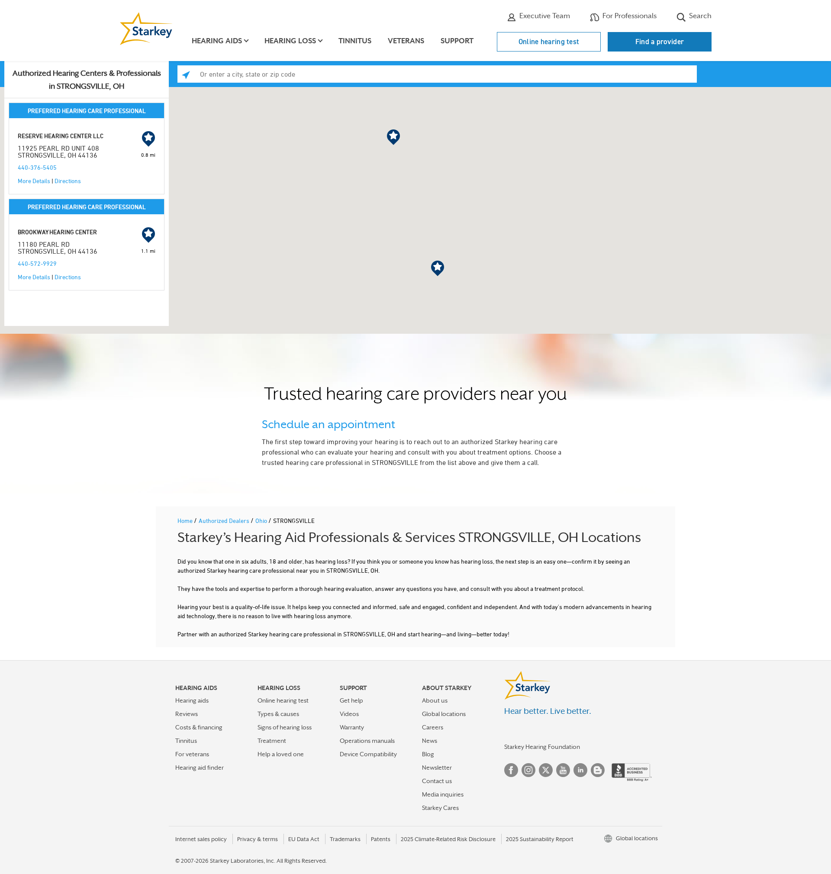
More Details (34, 180)
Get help (351, 700)
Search (699, 16)
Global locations (444, 713)
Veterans (406, 41)
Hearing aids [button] (217, 41)
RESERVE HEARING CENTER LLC (60, 135)
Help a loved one (281, 754)
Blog (428, 754)
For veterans (192, 754)
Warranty (352, 727)
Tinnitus (354, 41)
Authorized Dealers (225, 520)
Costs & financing (198, 727)
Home (185, 520)
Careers (432, 727)
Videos (349, 713)
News (429, 740)
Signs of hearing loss (285, 727)
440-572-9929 (37, 263)
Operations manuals (367, 740)
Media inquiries (443, 794)
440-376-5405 (37, 167)
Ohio (261, 520)
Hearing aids (192, 700)
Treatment (272, 740)
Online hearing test (549, 41)
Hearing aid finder (199, 767)
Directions (68, 180)
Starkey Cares (440, 807)
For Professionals (629, 16)
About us (435, 700)
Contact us (437, 780)
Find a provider (659, 41)
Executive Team (544, 16)
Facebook (511, 770)
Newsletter (437, 767)
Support (457, 41)
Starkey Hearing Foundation (542, 746)
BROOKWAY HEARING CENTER (57, 231)
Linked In (580, 770)
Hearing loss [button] (290, 41)
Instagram (528, 770)
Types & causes (278, 713)
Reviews (186, 713)
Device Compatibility (368, 754)
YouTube (563, 770)
